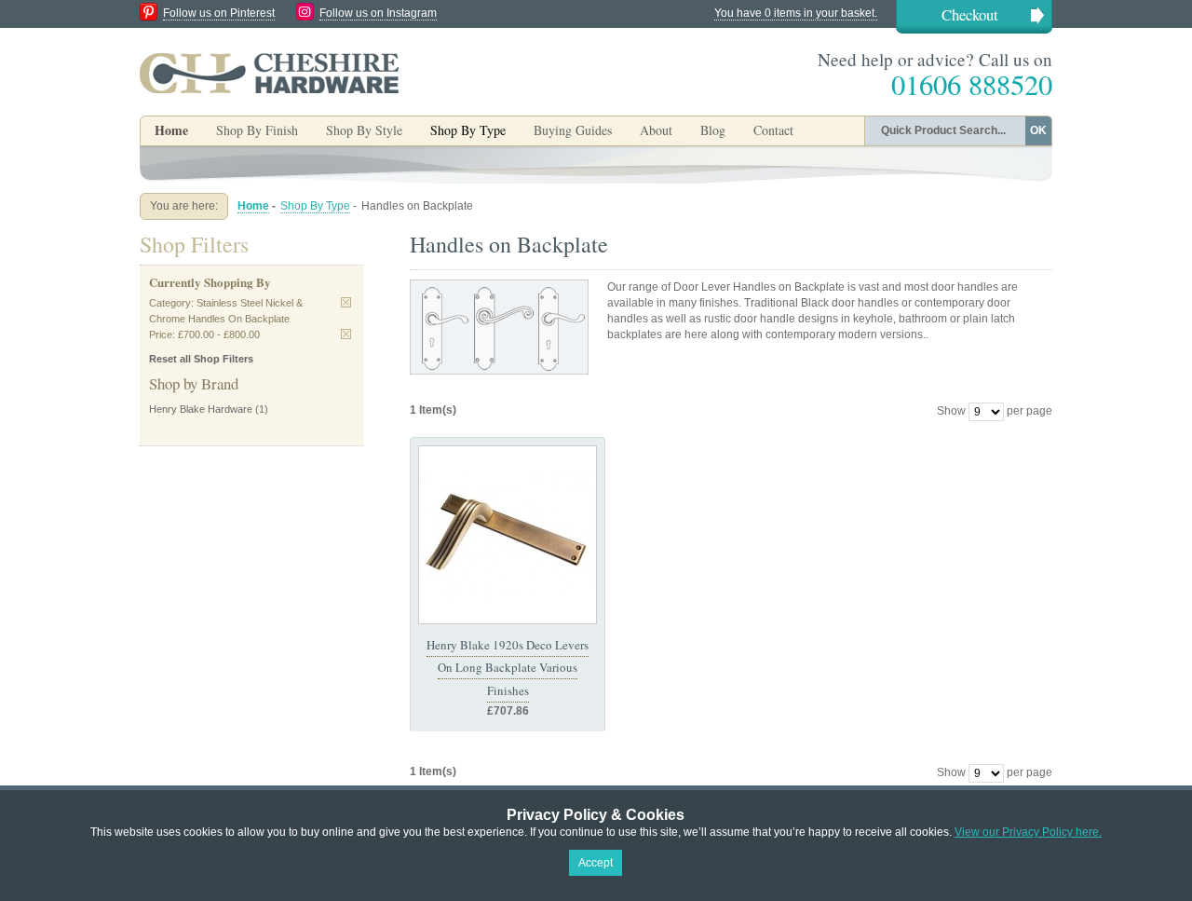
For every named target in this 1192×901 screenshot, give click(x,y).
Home (171, 130)
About (656, 130)
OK (1038, 130)
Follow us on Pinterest (219, 13)
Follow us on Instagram (378, 13)
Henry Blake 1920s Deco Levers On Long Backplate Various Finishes (508, 667)
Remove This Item (346, 302)
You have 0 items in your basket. (795, 13)
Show (951, 410)
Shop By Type (315, 205)
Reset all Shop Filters (201, 358)
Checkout (969, 14)
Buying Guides (573, 130)
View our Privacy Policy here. (1028, 832)
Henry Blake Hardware (200, 409)
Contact (773, 130)
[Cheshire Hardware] (269, 73)
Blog (712, 130)
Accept (595, 862)
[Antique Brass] (507, 534)
